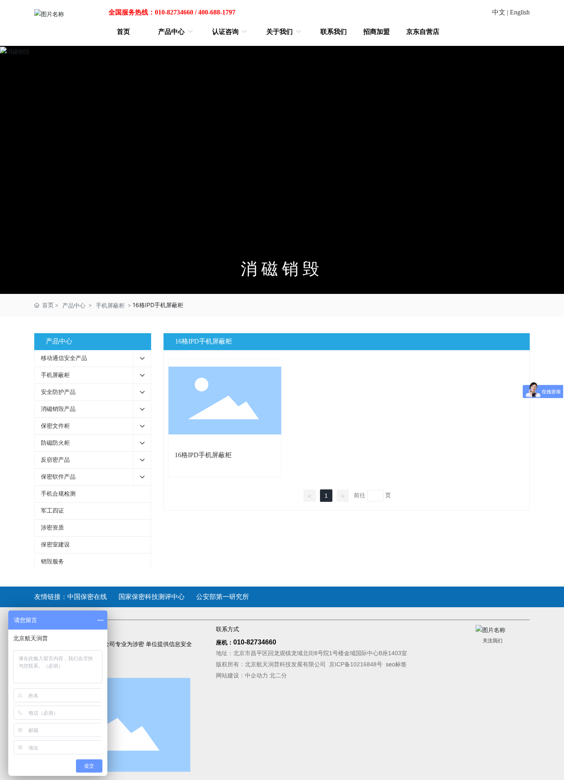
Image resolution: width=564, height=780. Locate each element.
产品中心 (73, 305)
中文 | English (511, 12)
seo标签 (396, 664)
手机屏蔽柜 (110, 305)
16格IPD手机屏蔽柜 (203, 454)
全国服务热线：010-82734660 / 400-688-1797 (172, 12)
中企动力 (256, 675)
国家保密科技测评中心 (151, 596)
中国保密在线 (87, 596)
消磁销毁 (282, 269)
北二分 (278, 675)
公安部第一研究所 (222, 596)
